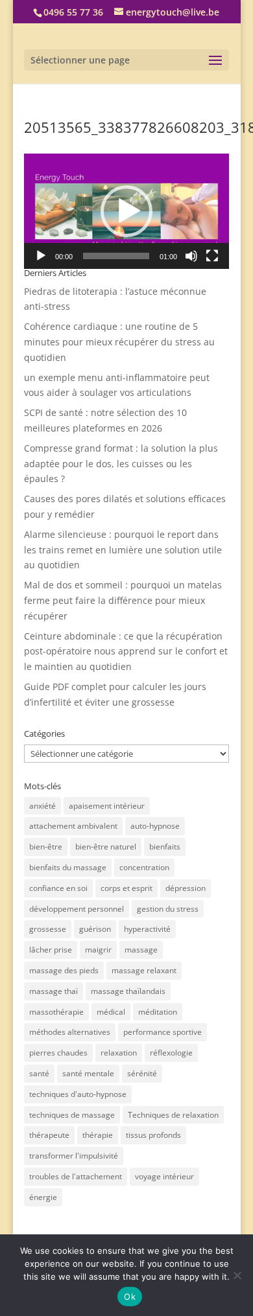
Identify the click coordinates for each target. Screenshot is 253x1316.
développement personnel (76, 908)
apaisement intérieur (107, 805)
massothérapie (56, 1011)
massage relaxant (144, 970)
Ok (130, 1296)
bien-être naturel (105, 846)
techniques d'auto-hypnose (77, 1094)
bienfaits (164, 846)
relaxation (119, 1052)
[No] (236, 1275)
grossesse (47, 928)
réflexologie (171, 1052)
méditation (157, 1011)
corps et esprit (126, 888)
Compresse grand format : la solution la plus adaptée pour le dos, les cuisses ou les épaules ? (121, 463)
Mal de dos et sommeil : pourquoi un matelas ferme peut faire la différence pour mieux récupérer (123, 600)
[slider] (116, 256)
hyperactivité (147, 928)
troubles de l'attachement (75, 1176)
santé (39, 1073)
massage (141, 949)
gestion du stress (168, 908)
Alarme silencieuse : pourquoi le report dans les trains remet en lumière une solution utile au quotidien (123, 549)
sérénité (142, 1073)
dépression (185, 888)
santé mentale (88, 1073)
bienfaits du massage (67, 867)
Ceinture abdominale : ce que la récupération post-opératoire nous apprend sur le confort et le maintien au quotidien (126, 651)
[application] (126, 211)
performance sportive (162, 1031)
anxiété (42, 805)
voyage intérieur (164, 1176)
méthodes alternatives (69, 1031)
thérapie (97, 1134)
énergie (43, 1197)
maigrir (98, 949)
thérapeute (49, 1134)
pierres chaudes (58, 1052)
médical (111, 1011)
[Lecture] (40, 255)
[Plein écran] (212, 255)
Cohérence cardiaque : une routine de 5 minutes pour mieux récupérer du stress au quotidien (119, 342)
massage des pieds (64, 970)
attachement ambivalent (73, 825)
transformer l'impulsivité (73, 1155)
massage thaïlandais (128, 991)
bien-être (45, 846)
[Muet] (191, 255)
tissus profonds (153, 1134)
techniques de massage (72, 1114)
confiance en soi (58, 888)
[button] (126, 211)
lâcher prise (50, 949)
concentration (144, 867)
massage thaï (53, 991)
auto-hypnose (155, 825)
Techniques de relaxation (173, 1114)
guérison (95, 928)
